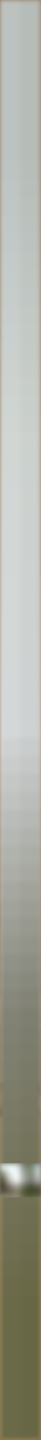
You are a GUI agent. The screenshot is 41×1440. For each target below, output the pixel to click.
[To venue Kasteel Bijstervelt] (20, 1180)
